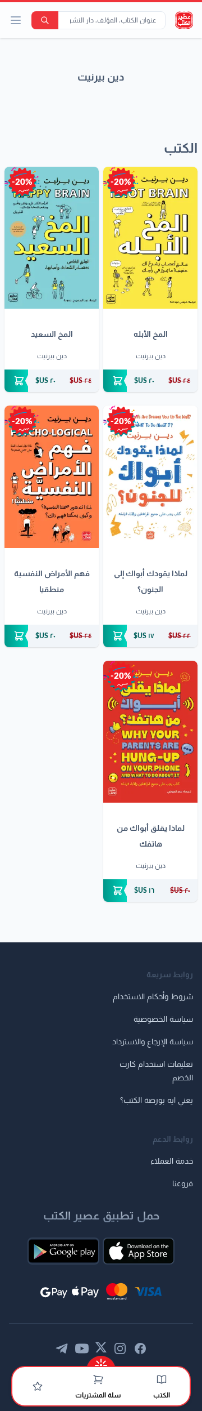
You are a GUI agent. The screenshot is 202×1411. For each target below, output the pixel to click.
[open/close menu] (15, 20)
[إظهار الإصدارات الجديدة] (101, 1361)
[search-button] (44, 20)
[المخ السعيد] (51, 238)
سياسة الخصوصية (163, 1019)
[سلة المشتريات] (98, 1379)
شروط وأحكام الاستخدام (153, 997)
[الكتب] (161, 1379)
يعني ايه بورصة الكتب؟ (156, 1101)
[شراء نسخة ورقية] (150, 381)
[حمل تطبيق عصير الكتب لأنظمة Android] (63, 1251)
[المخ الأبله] (150, 238)
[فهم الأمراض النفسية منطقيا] (51, 477)
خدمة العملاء (171, 1161)
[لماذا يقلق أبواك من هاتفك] (150, 732)
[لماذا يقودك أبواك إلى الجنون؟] (150, 477)
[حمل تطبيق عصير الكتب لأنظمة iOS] (139, 1251)
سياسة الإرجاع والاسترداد (152, 1042)
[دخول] (38, 1386)
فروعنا (182, 1184)
